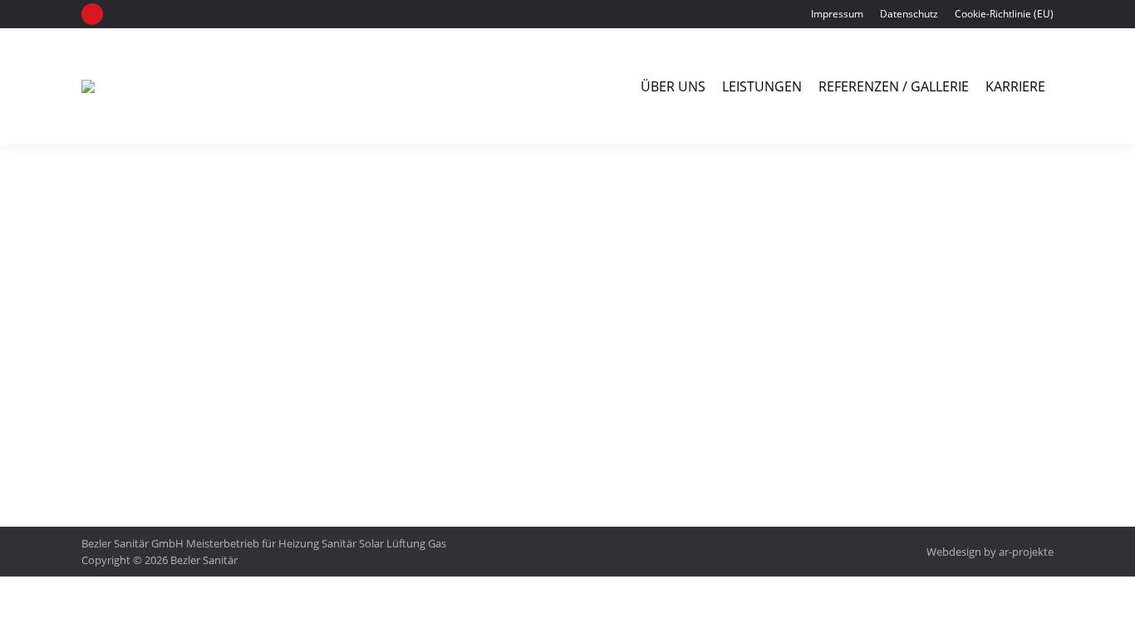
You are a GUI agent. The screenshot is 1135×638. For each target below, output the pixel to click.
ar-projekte (1026, 551)
